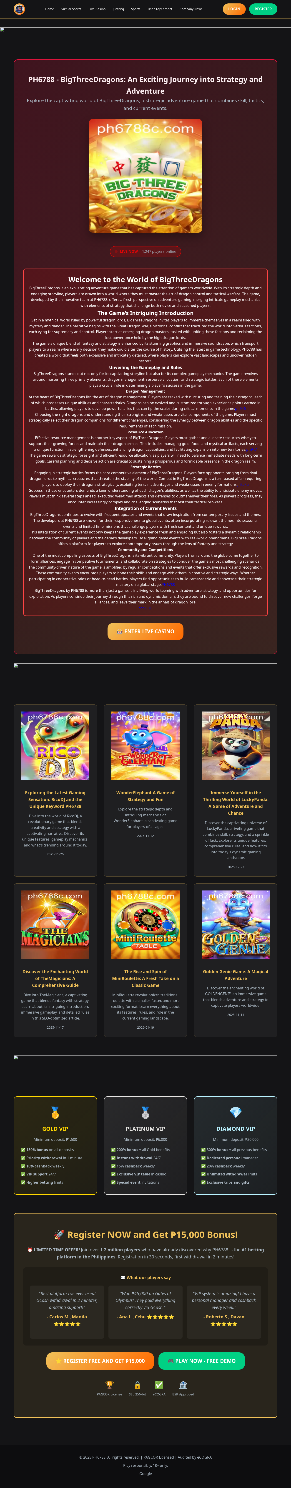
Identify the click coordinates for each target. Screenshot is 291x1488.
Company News (191, 9)
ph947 (251, 449)
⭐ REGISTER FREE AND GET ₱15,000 (100, 1360)
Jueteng (118, 9)
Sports (135, 9)
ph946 (240, 408)
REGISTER (263, 8)
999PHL (145, 608)
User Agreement (160, 9)
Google (145, 1473)
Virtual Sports (71, 9)
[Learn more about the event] (145, 38)
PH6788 (168, 584)
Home (49, 9)
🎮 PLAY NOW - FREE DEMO (202, 1360)
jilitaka (243, 484)
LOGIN (234, 8)
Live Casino (97, 9)
